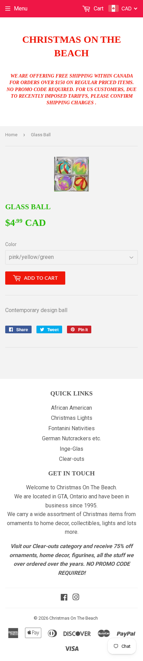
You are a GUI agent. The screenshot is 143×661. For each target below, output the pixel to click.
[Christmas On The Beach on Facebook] (64, 598)
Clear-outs (71, 459)
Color (11, 244)
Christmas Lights (71, 418)
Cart (97, 8)
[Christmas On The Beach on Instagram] (76, 598)
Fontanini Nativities (71, 428)
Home (11, 134)
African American (71, 408)
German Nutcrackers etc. (71, 438)
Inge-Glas (71, 449)
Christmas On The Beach (71, 46)
